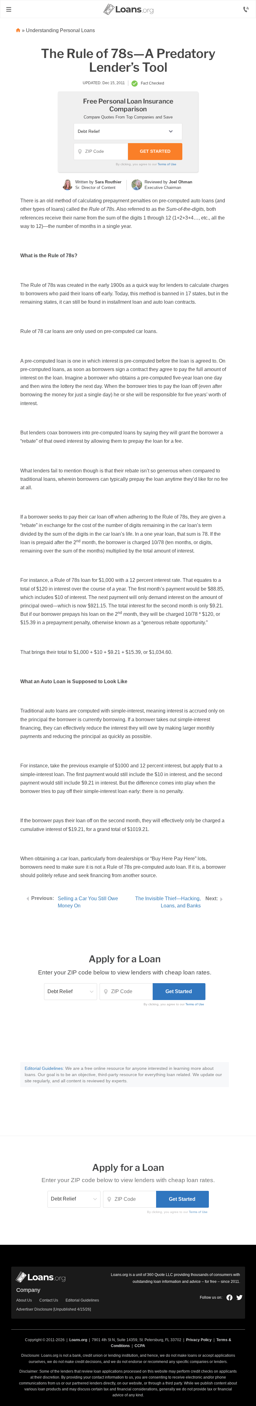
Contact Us (48, 1300)
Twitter (239, 1297)
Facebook (229, 1297)
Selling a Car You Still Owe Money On (88, 902)
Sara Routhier (108, 182)
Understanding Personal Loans (60, 30)
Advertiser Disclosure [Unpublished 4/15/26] (53, 1309)
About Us (24, 1300)
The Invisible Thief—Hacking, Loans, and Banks (168, 902)
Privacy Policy (199, 1340)
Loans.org (78, 1340)
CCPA (140, 1346)
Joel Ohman (180, 182)
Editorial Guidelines (44, 1068)
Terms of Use (167, 164)
